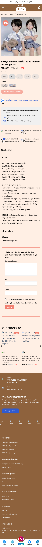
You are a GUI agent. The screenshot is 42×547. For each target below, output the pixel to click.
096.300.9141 (22, 380)
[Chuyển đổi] (39, 150)
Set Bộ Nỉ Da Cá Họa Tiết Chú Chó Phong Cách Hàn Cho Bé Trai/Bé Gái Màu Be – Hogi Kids (10, 359)
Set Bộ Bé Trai (21, 14)
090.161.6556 (11, 380)
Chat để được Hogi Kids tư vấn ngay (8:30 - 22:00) (21, 100)
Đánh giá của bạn (11, 261)
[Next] (40, 350)
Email (7, 289)
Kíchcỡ (3, 72)
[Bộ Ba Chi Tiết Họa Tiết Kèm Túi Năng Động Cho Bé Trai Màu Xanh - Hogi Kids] (31, 340)
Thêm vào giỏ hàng (12, 92)
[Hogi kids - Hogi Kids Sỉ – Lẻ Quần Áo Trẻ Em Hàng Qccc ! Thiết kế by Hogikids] (21, 7)
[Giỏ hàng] (39, 7)
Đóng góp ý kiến (10, 411)
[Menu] (3, 7)
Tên (6, 279)
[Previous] (1, 350)
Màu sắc (3, 81)
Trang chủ (4, 14)
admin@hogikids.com (14, 389)
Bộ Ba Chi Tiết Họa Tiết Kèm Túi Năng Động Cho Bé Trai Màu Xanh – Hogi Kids (31, 358)
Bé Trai (12, 14)
